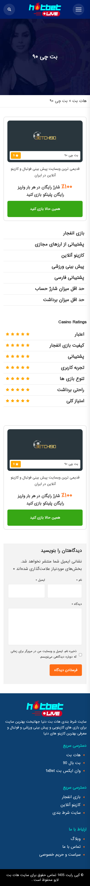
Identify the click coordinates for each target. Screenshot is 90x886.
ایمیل (40, 580)
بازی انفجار (71, 797)
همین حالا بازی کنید (45, 209)
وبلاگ (76, 839)
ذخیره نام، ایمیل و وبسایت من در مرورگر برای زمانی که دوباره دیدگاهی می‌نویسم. (44, 654)
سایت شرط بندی (67, 813)
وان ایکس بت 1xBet (63, 771)
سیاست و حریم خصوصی (60, 855)
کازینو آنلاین (70, 805)
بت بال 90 (72, 763)
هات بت (79, 101)
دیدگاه (77, 604)
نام (79, 580)
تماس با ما (71, 847)
